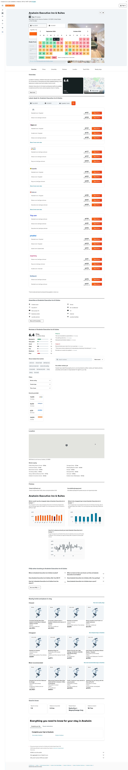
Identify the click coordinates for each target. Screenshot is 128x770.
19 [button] (61, 46)
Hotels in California (67, 765)
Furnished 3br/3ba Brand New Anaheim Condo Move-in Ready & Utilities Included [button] (37, 622)
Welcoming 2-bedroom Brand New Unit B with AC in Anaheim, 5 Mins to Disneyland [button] (56, 682)
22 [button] (47, 50)
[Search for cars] (2, 16)
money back (32, 369)
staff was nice (46, 362)
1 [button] (47, 39)
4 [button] (66, 43)
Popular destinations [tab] (48, 726)
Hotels (37, 765)
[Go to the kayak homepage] (10, 5)
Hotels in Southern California (78, 765)
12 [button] (61, 43)
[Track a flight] (2, 23)
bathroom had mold (33, 366)
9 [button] (84, 43)
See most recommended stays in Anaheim (94, 662)
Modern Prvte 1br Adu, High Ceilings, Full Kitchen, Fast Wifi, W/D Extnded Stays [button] (75, 652)
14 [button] (43, 46)
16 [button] (50, 46)
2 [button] (84, 39)
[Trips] (2, 27)
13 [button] (40, 46)
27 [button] (40, 53)
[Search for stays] (2, 13)
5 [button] (61, 39)
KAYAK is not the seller (36, 752)
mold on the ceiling (44, 366)
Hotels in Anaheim (59, 735)
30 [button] (51, 53)
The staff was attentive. (63, 338)
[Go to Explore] (2, 20)
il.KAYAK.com (31, 765)
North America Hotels (44, 765)
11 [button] (66, 46)
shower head (39, 362)
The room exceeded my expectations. (66, 335)
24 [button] (54, 50)
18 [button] (58, 46)
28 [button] (43, 53)
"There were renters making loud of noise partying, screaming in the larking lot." (75, 348)
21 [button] (43, 50)
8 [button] (47, 43)
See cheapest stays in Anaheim (96, 632)
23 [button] (51, 50)
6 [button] (40, 43)
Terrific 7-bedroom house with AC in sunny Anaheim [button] (76, 681)
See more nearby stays (98, 602)
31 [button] (87, 53)
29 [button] (47, 53)
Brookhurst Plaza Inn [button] (53, 650)
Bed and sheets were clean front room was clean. (69, 346)
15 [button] (47, 46)
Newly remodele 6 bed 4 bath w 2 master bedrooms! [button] (94, 621)
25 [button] (58, 50)
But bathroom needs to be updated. (66, 350)
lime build (36, 372)
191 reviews (38, 17)
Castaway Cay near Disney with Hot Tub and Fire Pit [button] (94, 681)
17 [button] (54, 46)
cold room (31, 362)
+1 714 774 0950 (33, 21)
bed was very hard (41, 369)
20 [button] (40, 50)
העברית (34, 1)
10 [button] (54, 43)
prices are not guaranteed (58, 748)
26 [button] (61, 50)
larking (30, 372)
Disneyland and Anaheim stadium (65, 340)
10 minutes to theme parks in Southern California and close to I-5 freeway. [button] (57, 622)
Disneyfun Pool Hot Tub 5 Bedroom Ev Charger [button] (37, 681)
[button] (126, 1)
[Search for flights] (2, 10)
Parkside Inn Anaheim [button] (72, 620)
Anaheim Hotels (89, 765)
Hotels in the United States (56, 765)
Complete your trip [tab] (35, 726)
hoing (48, 369)
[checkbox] (36, 398)
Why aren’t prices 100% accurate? (39, 757)
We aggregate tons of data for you (39, 755)
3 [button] (54, 39)
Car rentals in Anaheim (37, 735)
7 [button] (43, 43)
